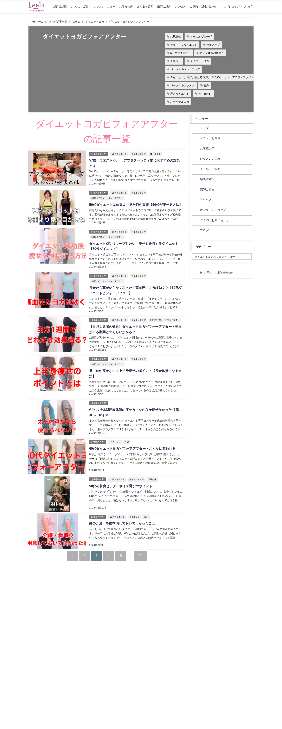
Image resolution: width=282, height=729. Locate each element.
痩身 (206, 85)
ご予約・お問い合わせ (203, 6)
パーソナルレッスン (182, 85)
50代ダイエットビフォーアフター (107, 198)
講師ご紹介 (164, 6)
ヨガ (127, 442)
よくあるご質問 (210, 168)
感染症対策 (60, 6)
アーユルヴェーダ (201, 36)
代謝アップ (213, 44)
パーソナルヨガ (179, 101)
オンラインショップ (213, 209)
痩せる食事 (155, 154)
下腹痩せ (175, 61)
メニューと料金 (210, 138)
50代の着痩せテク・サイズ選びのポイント (120, 486)
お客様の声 (126, 6)
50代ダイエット (119, 154)
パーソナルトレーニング (185, 69)
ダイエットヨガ (199, 61)
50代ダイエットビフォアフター (165, 320)
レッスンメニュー (104, 6)
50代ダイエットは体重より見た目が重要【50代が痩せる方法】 (135, 204)
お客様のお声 (97, 442)
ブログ (248, 6)
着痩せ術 (152, 479)
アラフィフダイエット (183, 44)
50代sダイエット (180, 53)
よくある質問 (145, 6)
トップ (204, 128)
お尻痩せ (175, 36)
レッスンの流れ (80, 6)
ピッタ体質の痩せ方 (212, 53)
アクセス (180, 6)
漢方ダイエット (179, 93)
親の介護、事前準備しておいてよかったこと (122, 523)
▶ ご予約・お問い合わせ (216, 272)
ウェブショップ (230, 6)
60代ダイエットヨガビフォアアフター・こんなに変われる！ (134, 448)
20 (140, 555)
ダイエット (115, 442)
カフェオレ (205, 93)
